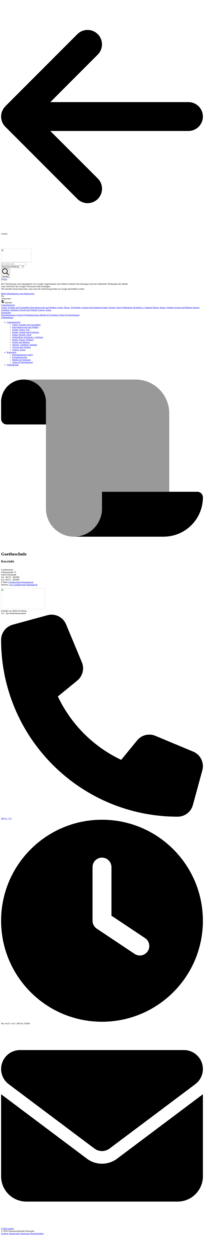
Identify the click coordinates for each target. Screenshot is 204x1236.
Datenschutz (14, 1233)
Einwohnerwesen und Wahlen (43, 307)
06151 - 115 (6, 818)
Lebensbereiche (8, 305)
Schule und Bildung (184, 307)
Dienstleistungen (12, 315)
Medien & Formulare (49, 315)
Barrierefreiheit (37, 1233)
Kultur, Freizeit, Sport (112, 307)
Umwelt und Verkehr (28, 310)
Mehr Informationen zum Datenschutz (17, 293)
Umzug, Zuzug (44, 310)
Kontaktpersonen (32, 315)
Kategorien (6, 312)
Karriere (4, 1233)
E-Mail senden (7, 1228)
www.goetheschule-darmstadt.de (23, 585)
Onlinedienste (7, 317)
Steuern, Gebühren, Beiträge (24, 345)
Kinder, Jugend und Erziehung (88, 307)
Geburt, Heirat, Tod (66, 307)
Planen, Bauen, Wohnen (164, 307)
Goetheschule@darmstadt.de (20, 582)
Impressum (25, 1233)
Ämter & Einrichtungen (69, 315)
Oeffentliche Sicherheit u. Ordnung (137, 307)
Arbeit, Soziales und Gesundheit (15, 307)
